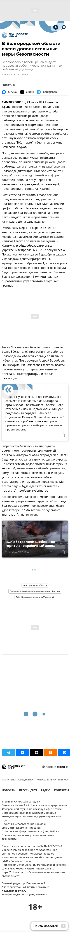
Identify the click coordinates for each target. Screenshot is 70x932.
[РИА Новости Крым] (14, 35)
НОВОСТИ (8, 791)
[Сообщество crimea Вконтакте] (22, 752)
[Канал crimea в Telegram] (8, 752)
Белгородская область (35, 585)
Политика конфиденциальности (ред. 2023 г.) (30, 832)
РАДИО (45, 791)
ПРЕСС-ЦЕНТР (28, 791)
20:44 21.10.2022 (10, 74)
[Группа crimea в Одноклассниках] (50, 752)
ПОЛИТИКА (9, 780)
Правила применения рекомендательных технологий (28, 837)
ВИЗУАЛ (63, 780)
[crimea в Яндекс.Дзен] (36, 752)
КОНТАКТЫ (61, 791)
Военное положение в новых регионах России (35, 591)
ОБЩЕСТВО (25, 780)
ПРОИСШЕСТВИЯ (45, 780)
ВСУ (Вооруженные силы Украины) (35, 597)
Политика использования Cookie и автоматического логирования (24, 826)
